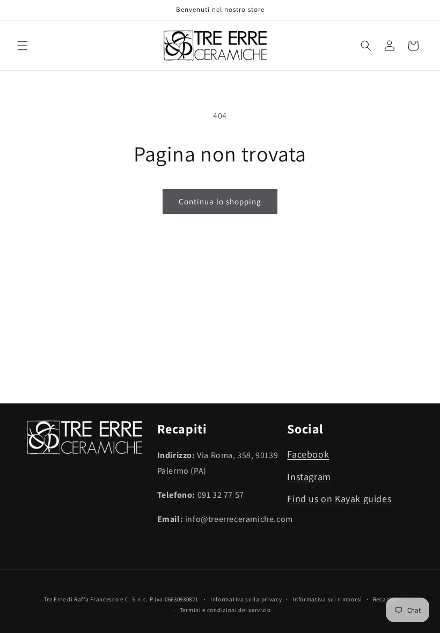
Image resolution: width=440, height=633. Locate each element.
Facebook (308, 454)
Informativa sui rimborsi (327, 599)
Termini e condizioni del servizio (225, 610)
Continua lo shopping (220, 201)
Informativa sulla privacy (246, 599)
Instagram (309, 476)
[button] (22, 45)
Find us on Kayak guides (339, 498)
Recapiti (385, 599)
